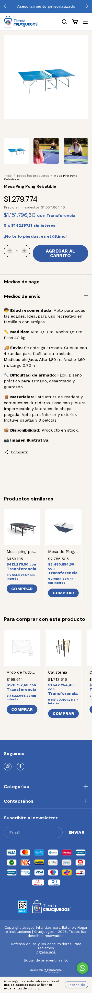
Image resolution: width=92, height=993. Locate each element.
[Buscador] (64, 21)
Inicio (8, 175)
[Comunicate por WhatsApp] (82, 968)
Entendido (76, 985)
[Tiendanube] (46, 972)
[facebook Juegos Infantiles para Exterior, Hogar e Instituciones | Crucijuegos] (20, 766)
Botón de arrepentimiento (46, 960)
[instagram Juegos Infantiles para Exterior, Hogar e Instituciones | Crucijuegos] (8, 766)
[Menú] (85, 21)
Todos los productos (33, 175)
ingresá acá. (46, 952)
